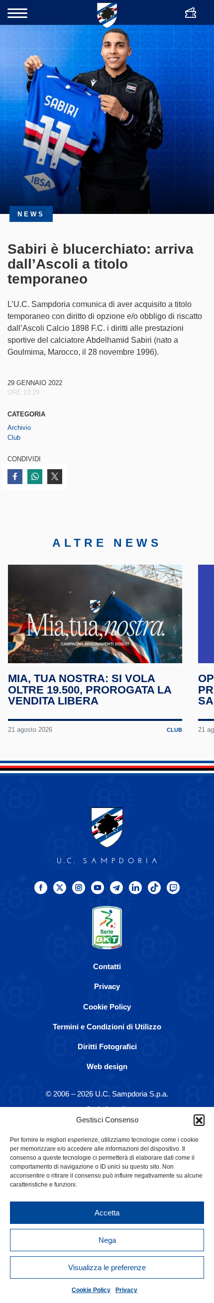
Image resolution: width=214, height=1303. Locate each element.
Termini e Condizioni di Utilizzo (107, 1026)
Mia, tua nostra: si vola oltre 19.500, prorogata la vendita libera (89, 689)
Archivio (19, 427)
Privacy (126, 1290)
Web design (107, 1066)
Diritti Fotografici (107, 1046)
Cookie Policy (91, 1290)
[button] (199, 1120)
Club (13, 437)
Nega (107, 1240)
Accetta (107, 1212)
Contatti (107, 966)
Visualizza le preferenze (107, 1267)
